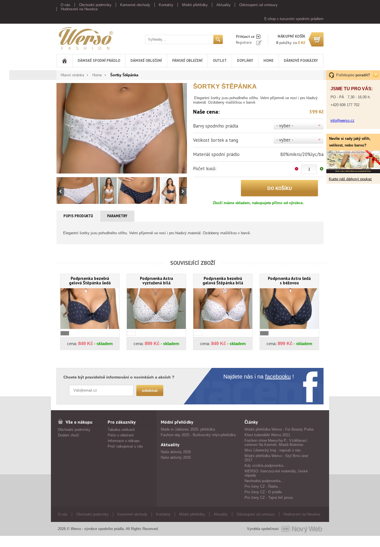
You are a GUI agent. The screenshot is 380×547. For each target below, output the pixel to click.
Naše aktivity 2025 (176, 457)
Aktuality (223, 5)
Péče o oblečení (121, 435)
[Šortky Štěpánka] (121, 128)
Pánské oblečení (187, 60)
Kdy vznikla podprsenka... (266, 465)
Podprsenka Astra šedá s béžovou (289, 280)
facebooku (278, 376)
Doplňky (245, 60)
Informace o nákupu (124, 441)
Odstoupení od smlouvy (258, 5)
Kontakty (166, 5)
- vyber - (284, 126)
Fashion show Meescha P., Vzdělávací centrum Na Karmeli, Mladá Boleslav (276, 442)
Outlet (220, 60)
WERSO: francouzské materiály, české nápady (276, 473)
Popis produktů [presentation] (78, 216)
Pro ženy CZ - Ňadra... (263, 486)
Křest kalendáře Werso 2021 (267, 435)
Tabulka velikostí (121, 430)
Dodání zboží (68, 435)
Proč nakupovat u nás (125, 446)
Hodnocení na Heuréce (79, 9)
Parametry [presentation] (117, 216)
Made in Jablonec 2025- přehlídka (188, 429)
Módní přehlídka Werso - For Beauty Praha (279, 429)
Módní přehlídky (195, 5)
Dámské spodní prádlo (99, 60)
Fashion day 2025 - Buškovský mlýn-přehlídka (198, 435)
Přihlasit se (245, 36)
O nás (65, 5)
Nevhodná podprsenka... (264, 481)
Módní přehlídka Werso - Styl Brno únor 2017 (276, 458)
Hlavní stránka (72, 75)
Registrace (244, 42)
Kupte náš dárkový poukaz (350, 179)
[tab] (78, 216)
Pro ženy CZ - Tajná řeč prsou (269, 497)
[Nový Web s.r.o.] (302, 529)
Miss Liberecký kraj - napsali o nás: (273, 450)
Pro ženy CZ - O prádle (263, 492)
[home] (64, 60)
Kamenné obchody (135, 5)
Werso (61, 37)
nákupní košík (291, 36)
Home (268, 60)
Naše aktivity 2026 (176, 452)
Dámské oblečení (146, 60)
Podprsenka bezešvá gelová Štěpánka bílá (223, 280)
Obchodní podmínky (95, 5)
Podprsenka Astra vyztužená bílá (156, 280)
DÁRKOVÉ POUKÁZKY (301, 60)
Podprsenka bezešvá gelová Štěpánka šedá (90, 280)
